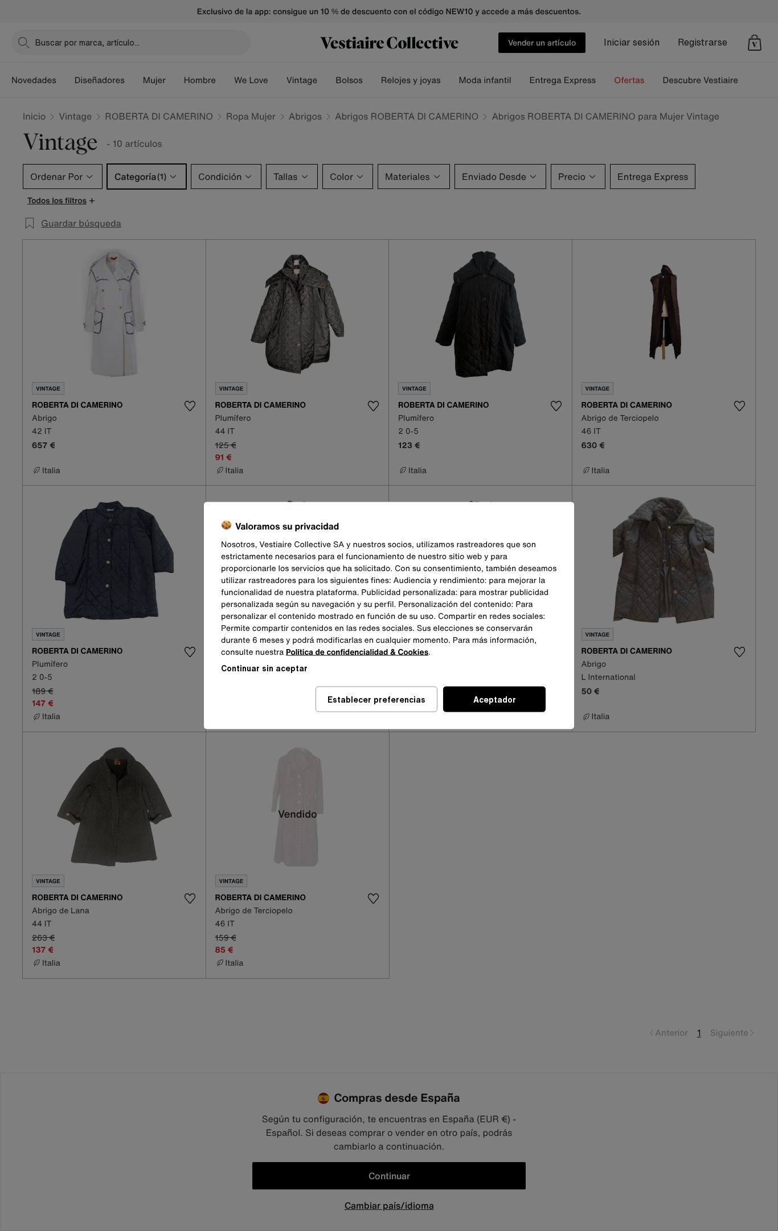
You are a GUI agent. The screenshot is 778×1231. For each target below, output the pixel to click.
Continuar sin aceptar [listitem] (264, 668)
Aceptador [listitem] (494, 699)
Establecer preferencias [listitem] (376, 699)
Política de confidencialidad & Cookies (357, 652)
